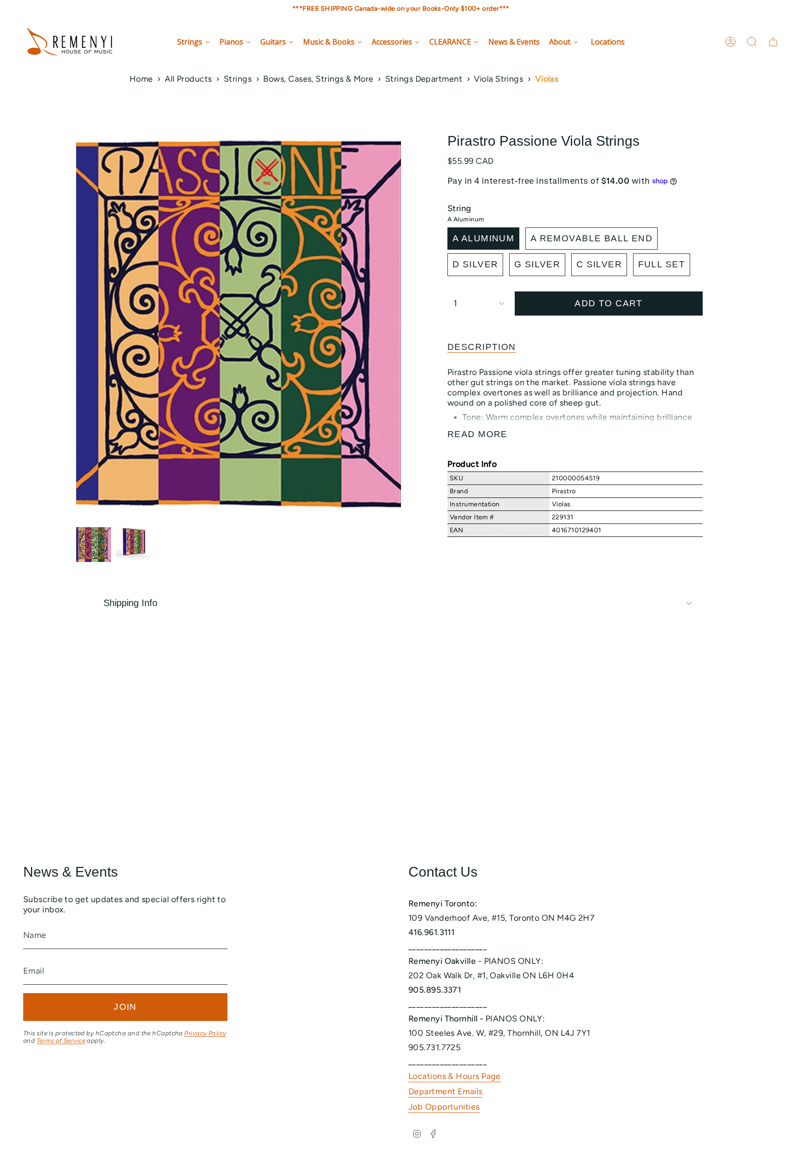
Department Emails (445, 1091)
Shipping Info (130, 603)
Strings (238, 79)
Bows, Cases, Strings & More (318, 79)
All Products (188, 79)
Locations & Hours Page (454, 1076)
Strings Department (423, 79)
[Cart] (773, 42)
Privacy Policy (205, 1033)
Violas (547, 79)
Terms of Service (61, 1040)
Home (141, 79)
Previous (76, 327)
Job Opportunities (444, 1107)
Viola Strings (498, 79)
